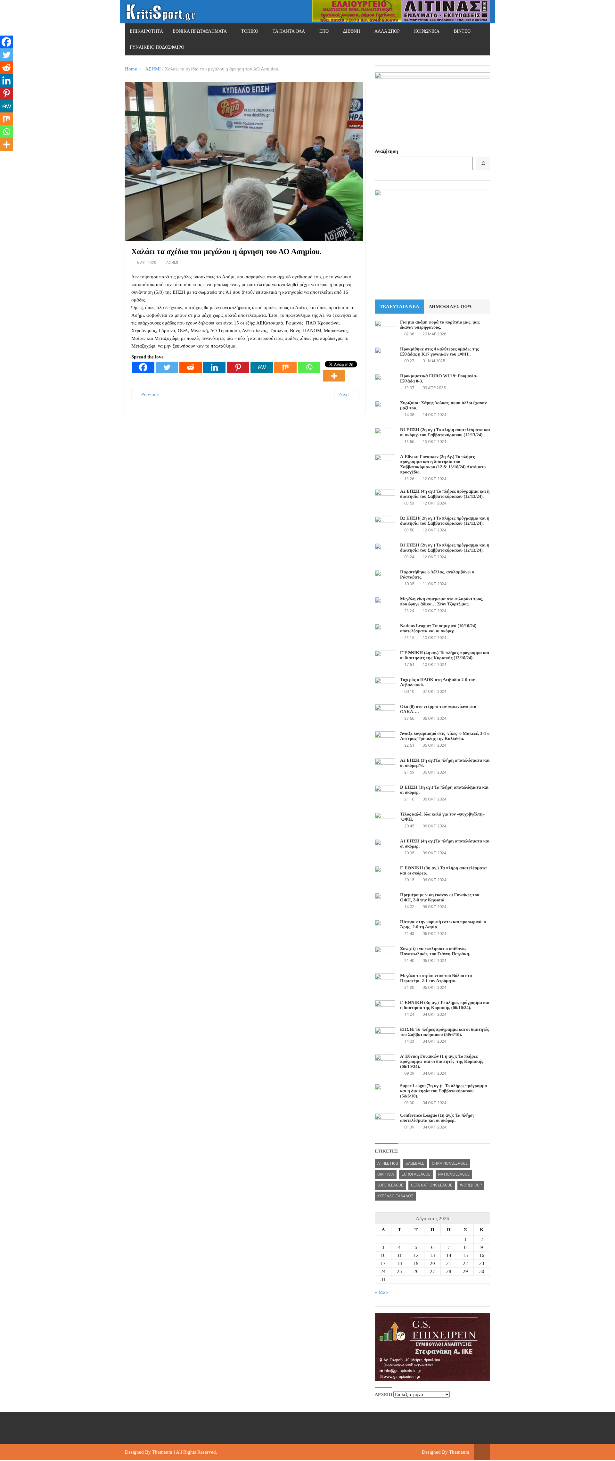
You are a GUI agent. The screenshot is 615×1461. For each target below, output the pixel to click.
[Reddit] (190, 367)
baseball (415, 1163)
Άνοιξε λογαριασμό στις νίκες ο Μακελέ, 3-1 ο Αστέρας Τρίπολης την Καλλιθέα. (444, 736)
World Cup (471, 1185)
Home (131, 68)
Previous (149, 394)
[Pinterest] (238, 367)
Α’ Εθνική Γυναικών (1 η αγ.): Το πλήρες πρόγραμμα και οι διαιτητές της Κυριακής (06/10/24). (441, 1061)
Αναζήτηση (386, 151)
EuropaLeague (416, 1174)
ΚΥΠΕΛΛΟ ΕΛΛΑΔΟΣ (395, 1196)
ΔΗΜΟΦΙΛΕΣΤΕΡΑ (450, 306)
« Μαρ (381, 1292)
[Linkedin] (214, 367)
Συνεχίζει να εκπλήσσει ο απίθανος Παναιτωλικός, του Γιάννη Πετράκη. (435, 951)
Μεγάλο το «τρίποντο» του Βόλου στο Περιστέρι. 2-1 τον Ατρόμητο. (436, 978)
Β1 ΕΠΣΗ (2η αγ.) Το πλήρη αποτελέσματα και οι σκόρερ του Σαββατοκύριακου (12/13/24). (445, 433)
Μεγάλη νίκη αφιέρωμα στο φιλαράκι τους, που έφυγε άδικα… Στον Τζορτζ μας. (441, 602)
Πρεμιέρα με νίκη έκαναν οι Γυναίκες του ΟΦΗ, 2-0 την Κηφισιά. (439, 898)
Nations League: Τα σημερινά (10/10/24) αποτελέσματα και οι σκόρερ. (438, 629)
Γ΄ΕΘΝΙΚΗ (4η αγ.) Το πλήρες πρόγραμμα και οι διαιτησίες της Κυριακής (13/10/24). (444, 656)
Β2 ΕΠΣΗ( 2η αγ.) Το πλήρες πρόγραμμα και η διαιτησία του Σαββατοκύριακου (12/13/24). (444, 521)
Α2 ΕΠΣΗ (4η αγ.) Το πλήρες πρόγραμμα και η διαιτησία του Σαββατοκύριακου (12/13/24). (444, 494)
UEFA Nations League (431, 1185)
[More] (334, 376)
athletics (387, 1163)
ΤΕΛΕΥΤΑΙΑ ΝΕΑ (399, 306)
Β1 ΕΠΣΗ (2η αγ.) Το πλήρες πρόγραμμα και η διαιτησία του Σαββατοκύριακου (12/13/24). (444, 548)
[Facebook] (143, 367)
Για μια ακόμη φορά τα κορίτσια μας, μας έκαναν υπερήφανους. (440, 325)
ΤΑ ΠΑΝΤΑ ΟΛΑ (289, 31)
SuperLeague (390, 1185)
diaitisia (385, 1174)
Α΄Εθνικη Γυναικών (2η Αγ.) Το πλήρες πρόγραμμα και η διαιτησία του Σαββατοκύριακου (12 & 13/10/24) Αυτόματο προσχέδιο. (443, 465)
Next (344, 394)
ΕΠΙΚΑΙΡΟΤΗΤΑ (146, 31)
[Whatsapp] (309, 367)
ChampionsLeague (450, 1163)
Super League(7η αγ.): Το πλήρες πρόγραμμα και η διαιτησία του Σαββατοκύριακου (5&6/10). (443, 1091)
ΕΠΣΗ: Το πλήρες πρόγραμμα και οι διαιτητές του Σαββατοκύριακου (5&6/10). (444, 1032)
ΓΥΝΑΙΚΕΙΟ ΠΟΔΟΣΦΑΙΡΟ (157, 47)
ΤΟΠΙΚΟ (249, 31)
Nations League (454, 1174)
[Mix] (285, 367)
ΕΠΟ (324, 31)
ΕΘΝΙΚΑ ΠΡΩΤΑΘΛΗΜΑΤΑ (200, 31)
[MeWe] (261, 367)
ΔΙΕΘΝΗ (351, 31)
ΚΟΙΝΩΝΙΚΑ (426, 31)
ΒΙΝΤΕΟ (462, 31)
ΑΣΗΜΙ (153, 68)
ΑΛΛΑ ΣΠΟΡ (387, 31)
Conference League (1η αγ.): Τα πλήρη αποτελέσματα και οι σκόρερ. (437, 1118)
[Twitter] (167, 367)
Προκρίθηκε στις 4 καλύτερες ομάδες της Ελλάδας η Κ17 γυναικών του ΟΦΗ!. (439, 352)
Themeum (162, 1452)
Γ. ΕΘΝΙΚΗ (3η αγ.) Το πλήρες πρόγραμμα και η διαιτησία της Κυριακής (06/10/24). (444, 1005)
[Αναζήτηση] (483, 163)
